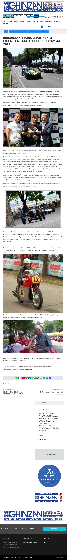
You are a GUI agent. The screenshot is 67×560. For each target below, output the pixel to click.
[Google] (44, 378)
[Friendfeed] (32, 378)
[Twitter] (26, 378)
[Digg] (41, 378)
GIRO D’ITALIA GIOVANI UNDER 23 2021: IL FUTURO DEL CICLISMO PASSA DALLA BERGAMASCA (49, 428)
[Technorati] (35, 378)
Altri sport (57, 21)
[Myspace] (29, 378)
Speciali (5, 24)
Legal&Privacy (21, 557)
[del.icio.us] (38, 378)
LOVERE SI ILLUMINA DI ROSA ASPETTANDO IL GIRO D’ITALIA (13, 392)
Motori (35, 21)
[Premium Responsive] (50, 378)
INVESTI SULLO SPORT (45, 425)
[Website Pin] (16, 378)
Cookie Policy (28, 557)
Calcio (22, 21)
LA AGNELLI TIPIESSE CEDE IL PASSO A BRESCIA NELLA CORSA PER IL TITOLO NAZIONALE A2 (49, 418)
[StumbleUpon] (47, 378)
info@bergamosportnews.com (31, 542)
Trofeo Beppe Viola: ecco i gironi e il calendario (51, 392)
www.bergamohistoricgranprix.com (22, 369)
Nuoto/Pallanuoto (46, 21)
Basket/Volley (13, 21)
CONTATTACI (54, 529)
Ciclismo (28, 21)
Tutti (5, 21)
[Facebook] (19, 378)
